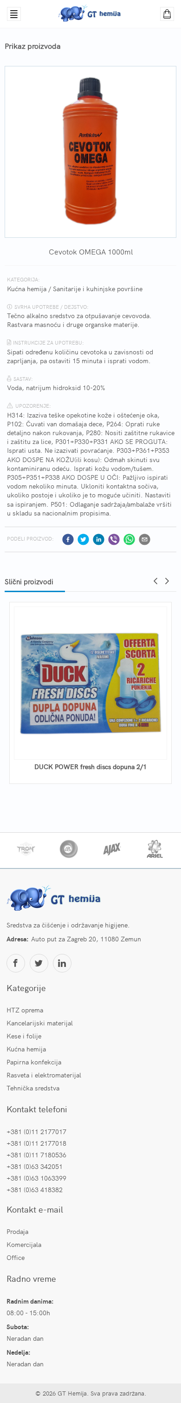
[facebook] (68, 539)
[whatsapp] (129, 539)
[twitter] (83, 539)
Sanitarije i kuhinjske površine (97, 288)
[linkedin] (98, 539)
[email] (144, 539)
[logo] (55, 899)
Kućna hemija (26, 288)
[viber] (114, 539)
